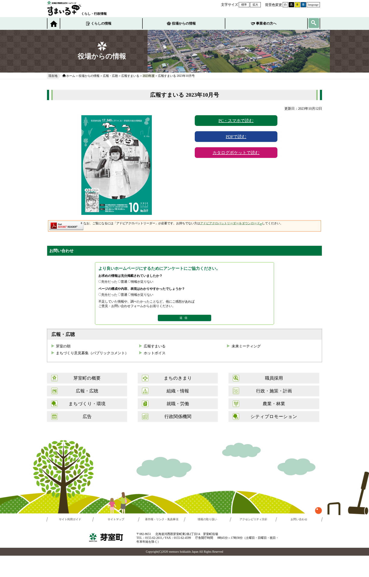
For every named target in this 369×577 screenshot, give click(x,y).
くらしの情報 (101, 23)
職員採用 (274, 378)
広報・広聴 (110, 75)
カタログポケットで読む (235, 152)
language (313, 4)
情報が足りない (142, 281)
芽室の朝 (63, 346)
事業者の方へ (266, 23)
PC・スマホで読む (235, 120)
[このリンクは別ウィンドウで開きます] (66, 228)
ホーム (70, 75)
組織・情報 (178, 390)
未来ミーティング (246, 346)
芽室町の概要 (87, 378)
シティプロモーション (273, 416)
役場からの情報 (184, 23)
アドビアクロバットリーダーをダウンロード (230, 223)
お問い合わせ (299, 519)
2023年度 (149, 75)
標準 (244, 4)
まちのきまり (178, 378)
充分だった (109, 281)
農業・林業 (274, 403)
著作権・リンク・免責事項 (161, 519)
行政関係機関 (177, 416)
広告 (87, 416)
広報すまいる (130, 75)
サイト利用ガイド (70, 519)
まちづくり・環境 (87, 403)
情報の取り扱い (207, 519)
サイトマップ (116, 519)
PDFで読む (236, 136)
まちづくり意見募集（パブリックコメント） (92, 353)
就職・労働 (178, 403)
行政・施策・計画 (274, 390)
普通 (124, 281)
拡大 (255, 4)
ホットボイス (154, 353)
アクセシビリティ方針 (253, 519)
